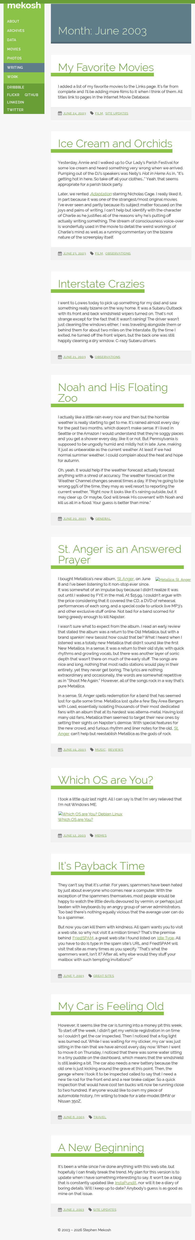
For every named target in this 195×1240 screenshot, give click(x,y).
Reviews (115, 749)
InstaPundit (125, 1182)
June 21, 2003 (74, 357)
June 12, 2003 (74, 835)
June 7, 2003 (73, 976)
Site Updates (116, 113)
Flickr (13, 95)
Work (12, 77)
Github (31, 95)
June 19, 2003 (74, 749)
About (13, 21)
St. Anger (125, 578)
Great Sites (103, 976)
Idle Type (165, 938)
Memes (101, 835)
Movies (14, 49)
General (103, 518)
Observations (118, 253)
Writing (15, 67)
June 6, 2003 (73, 1117)
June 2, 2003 (73, 1209)
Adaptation (101, 193)
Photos (14, 58)
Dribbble (15, 87)
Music (100, 749)
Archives (15, 31)
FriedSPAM (83, 938)
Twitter (15, 110)
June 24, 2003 (74, 113)
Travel (99, 1117)
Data (11, 40)
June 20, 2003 (74, 518)
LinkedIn (15, 102)
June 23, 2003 (74, 253)
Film (99, 113)
